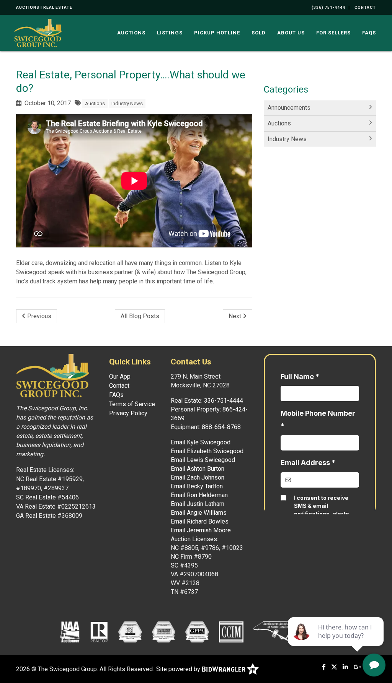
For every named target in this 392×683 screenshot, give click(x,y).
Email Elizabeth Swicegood (207, 451)
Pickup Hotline (217, 33)
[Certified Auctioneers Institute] (130, 631)
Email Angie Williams (199, 512)
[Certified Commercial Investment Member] (231, 631)
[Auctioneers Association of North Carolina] (277, 631)
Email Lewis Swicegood (203, 459)
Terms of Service (132, 404)
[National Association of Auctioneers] (70, 631)
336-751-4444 (223, 400)
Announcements (289, 107)
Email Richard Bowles (200, 521)
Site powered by (179, 669)
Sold (259, 33)
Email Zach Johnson (197, 477)
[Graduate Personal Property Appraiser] (197, 631)
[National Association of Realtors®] (99, 631)
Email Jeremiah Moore (201, 530)
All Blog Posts (140, 316)
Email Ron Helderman (199, 495)
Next (236, 316)
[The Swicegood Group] (38, 32)
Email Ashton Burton (197, 468)
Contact (119, 385)
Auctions (131, 33)
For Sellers (333, 33)
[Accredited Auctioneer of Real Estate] (164, 631)
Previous (38, 316)
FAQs (369, 33)
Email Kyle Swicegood (200, 442)
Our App (120, 376)
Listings (170, 33)
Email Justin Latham (197, 503)
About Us (291, 33)
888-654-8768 (221, 427)
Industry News (127, 103)
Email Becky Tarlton (197, 486)
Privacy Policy (128, 413)
